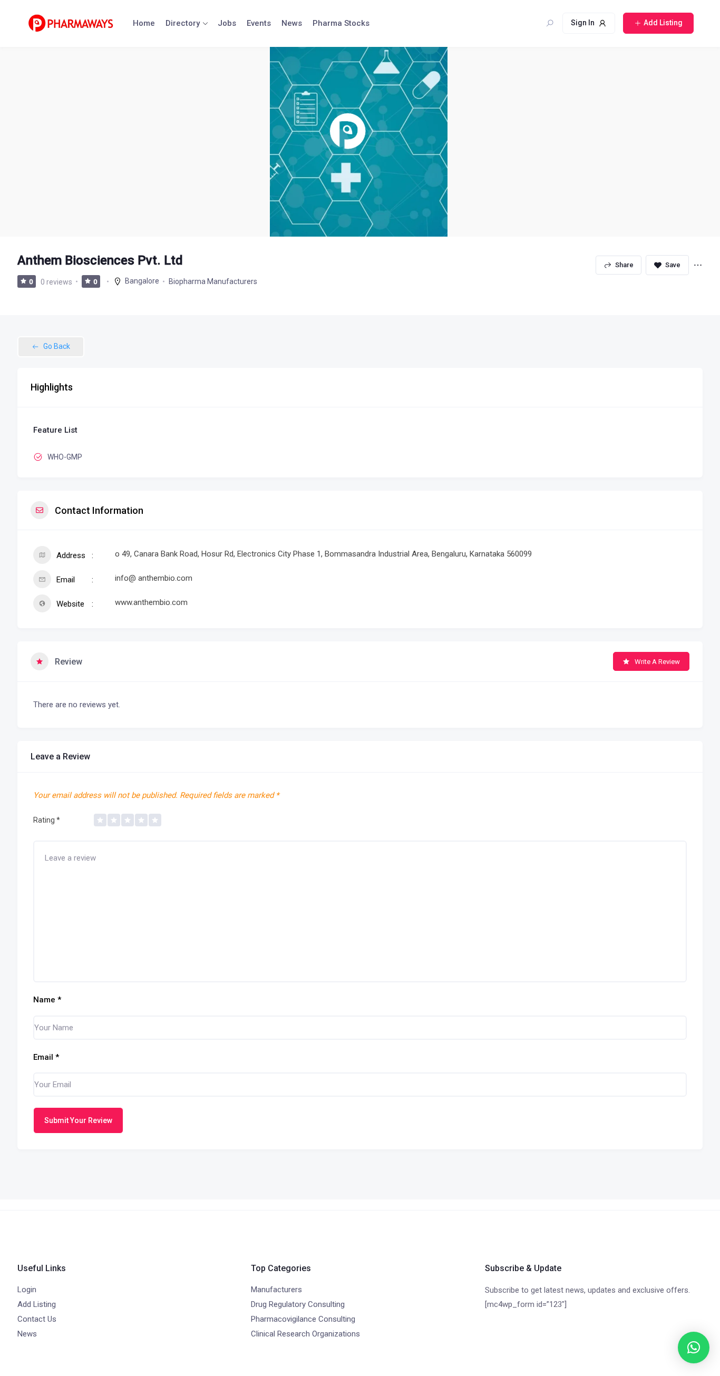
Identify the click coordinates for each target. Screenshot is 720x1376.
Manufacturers (276, 1289)
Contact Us (36, 1319)
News (291, 23)
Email (46, 1057)
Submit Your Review (78, 1120)
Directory (183, 23)
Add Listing (36, 1304)
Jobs (227, 23)
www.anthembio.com (151, 602)
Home (144, 23)
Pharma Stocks (341, 23)
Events (259, 23)
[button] (693, 1347)
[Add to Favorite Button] (667, 265)
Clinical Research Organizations (305, 1334)
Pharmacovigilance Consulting (303, 1319)
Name (47, 999)
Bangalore (142, 281)
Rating (46, 820)
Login (26, 1289)
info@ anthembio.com (153, 578)
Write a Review (657, 662)
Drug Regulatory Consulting (298, 1304)
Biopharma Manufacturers (213, 281)
